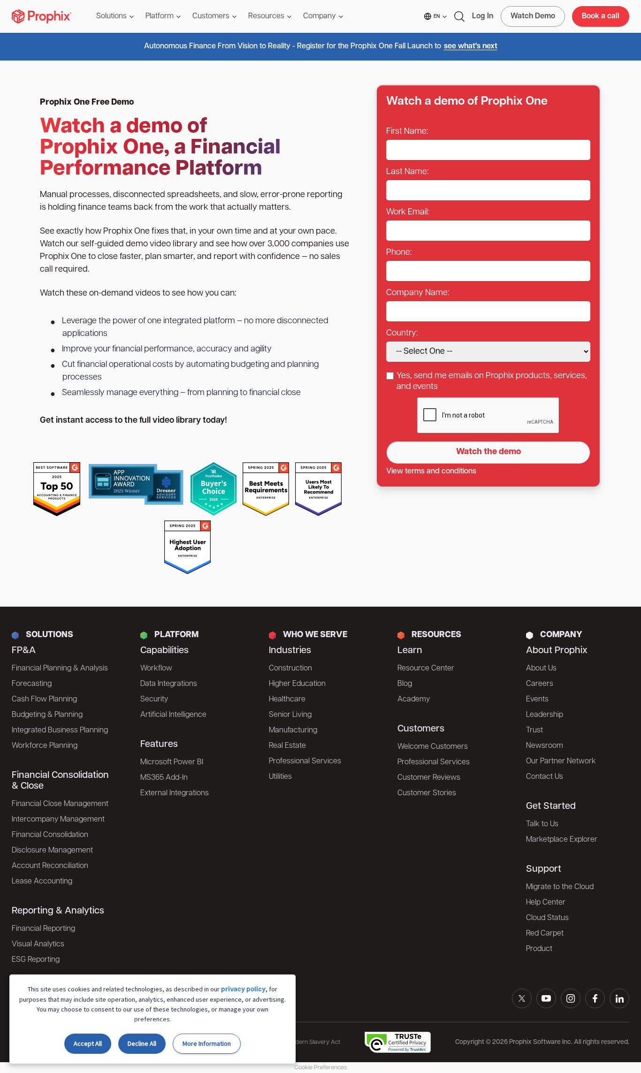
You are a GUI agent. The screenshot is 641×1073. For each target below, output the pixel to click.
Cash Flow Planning (44, 699)
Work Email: (407, 212)
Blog (404, 684)
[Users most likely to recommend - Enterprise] (318, 489)
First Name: (407, 132)
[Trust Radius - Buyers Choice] (213, 489)
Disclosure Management (52, 850)
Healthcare (287, 699)
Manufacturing (293, 730)
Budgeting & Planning (47, 715)
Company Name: (417, 293)
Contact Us (544, 777)
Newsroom (544, 746)
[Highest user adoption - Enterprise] (187, 547)
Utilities (280, 777)
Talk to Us (542, 824)
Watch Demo (533, 16)
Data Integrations (168, 684)
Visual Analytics (38, 944)
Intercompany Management (58, 819)
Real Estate (287, 746)
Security (154, 699)
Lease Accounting (42, 881)
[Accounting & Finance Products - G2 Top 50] (56, 489)
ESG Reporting (36, 960)
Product (539, 949)
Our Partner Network (561, 761)
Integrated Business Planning (60, 730)
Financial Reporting (43, 929)
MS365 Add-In (164, 778)
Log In (482, 16)
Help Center (545, 902)
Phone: (399, 253)
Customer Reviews (428, 778)
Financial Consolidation (50, 835)
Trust (534, 730)
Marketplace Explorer (561, 840)
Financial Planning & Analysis (60, 668)
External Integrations (174, 793)
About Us (541, 668)
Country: (402, 333)
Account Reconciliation (50, 866)
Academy (413, 699)
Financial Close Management (60, 804)
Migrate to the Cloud (560, 887)
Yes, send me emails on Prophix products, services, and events (492, 381)
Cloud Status (547, 918)
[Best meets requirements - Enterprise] (266, 489)
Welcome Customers (432, 747)
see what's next (470, 46)
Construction (290, 668)
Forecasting (32, 684)
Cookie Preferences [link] (320, 1068)
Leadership (544, 715)
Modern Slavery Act (313, 1042)
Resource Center (425, 668)
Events (537, 699)
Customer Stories (426, 793)
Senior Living (290, 715)
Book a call (600, 16)
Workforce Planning (44, 746)
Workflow (156, 668)
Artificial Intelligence (173, 715)
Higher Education (297, 684)
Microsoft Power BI (171, 762)
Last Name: (407, 172)
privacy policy (243, 989)
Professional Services (305, 761)
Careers (539, 684)
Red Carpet (545, 933)
